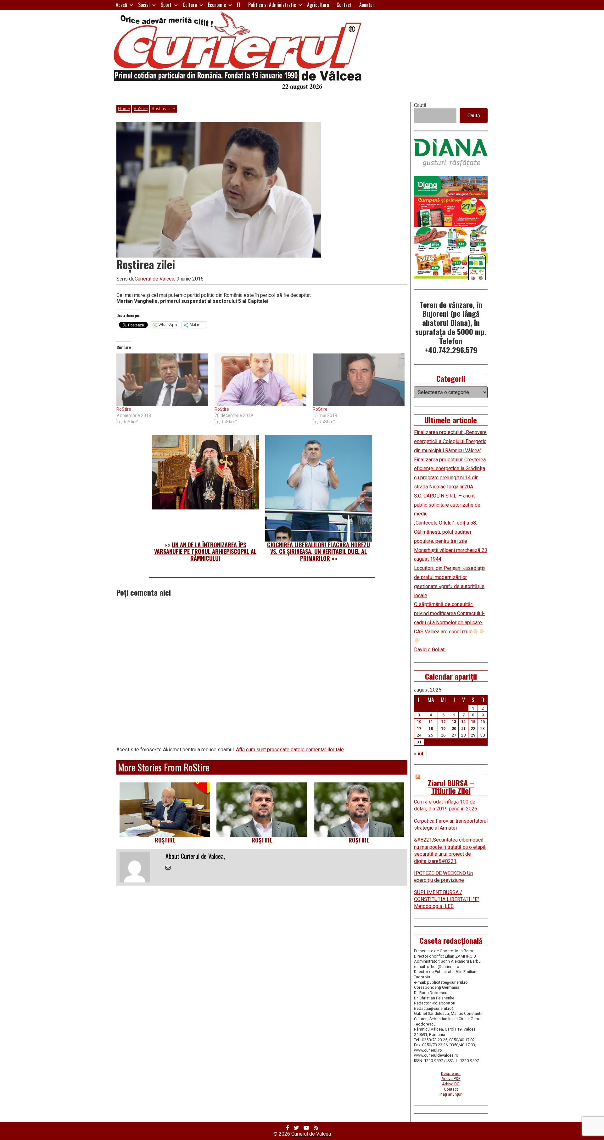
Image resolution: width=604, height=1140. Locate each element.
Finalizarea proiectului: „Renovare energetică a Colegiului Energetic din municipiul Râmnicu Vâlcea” (450, 441)
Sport (166, 4)
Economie (217, 4)
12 (443, 721)
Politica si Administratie (272, 4)
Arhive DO (451, 1084)
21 (463, 728)
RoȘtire (222, 409)
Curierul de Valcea (154, 279)
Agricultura (318, 4)
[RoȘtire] (260, 379)
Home (124, 109)
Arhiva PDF (451, 1078)
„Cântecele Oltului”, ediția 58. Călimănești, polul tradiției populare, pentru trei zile (445, 532)
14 (463, 721)
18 (430, 728)
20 (454, 728)
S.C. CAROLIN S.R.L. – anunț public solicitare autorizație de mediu (447, 505)
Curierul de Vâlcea (311, 1134)
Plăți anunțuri (450, 1094)
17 (419, 728)
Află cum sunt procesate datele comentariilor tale (290, 750)
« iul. (419, 754)
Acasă (121, 4)
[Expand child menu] (131, 5)
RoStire (141, 109)
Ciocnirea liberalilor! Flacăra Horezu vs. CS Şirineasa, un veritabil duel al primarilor (318, 551)
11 (430, 721)
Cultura (190, 4)
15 (473, 721)
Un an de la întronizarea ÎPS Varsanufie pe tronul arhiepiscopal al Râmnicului (205, 551)
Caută (420, 105)
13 (454, 721)
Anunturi (367, 4)
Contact (344, 4)
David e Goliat (430, 650)
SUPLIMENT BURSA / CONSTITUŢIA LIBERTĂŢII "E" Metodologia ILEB (446, 899)
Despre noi (451, 1073)
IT (239, 4)
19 (443, 728)
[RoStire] (162, 379)
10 (419, 721)
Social (144, 4)
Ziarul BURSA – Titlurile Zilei (451, 786)
